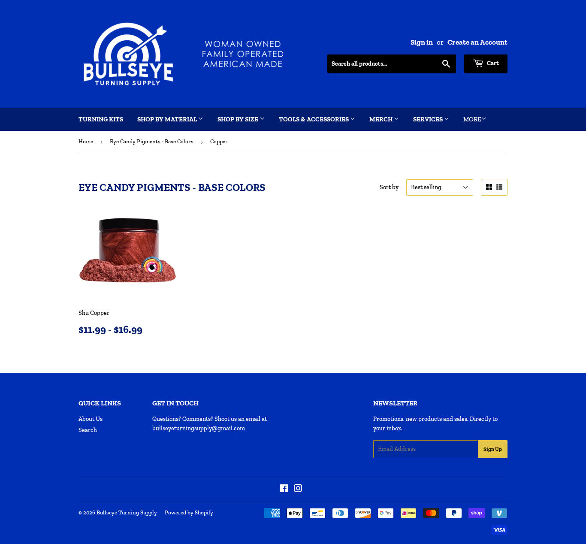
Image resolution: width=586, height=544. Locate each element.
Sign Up (492, 449)
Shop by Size (238, 119)
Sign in (422, 42)
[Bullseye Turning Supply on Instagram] (298, 489)
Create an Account (477, 42)
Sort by (389, 187)
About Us (91, 419)
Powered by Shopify (189, 512)
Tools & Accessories (314, 119)
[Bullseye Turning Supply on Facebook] (283, 489)
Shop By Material (167, 119)
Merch (381, 119)
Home (86, 141)
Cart (492, 63)
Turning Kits (101, 119)
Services (428, 119)
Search (88, 430)
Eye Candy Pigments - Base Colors (151, 141)
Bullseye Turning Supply (127, 512)
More (472, 119)
